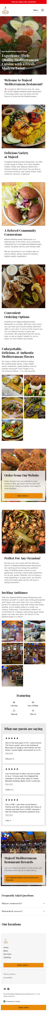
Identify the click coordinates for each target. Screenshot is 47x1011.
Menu (35, 10)
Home (5, 947)
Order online (23, 1007)
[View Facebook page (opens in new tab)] (4, 988)
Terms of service (9, 974)
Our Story (7, 954)
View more (9, 753)
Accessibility (7, 977)
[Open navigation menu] (42, 10)
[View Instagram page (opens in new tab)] (8, 988)
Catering (7, 957)
